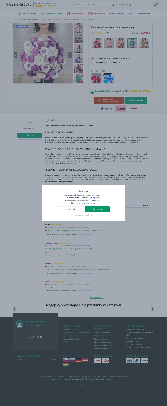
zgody (95, 198)
